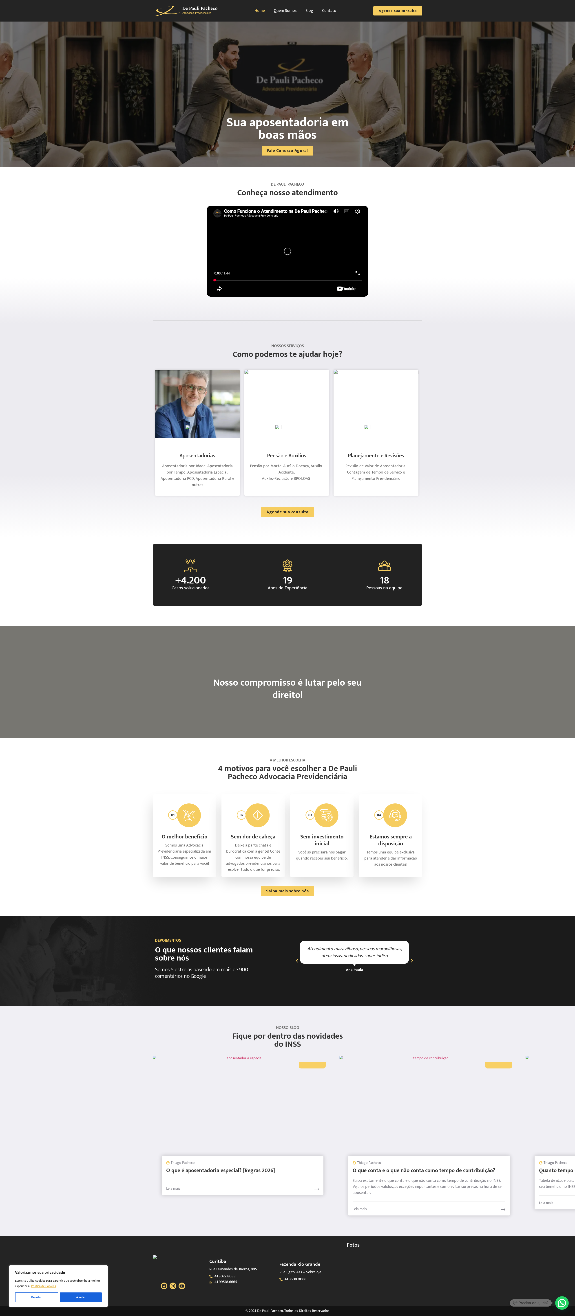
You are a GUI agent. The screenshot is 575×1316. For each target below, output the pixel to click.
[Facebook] (164, 1286)
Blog (309, 10)
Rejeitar (36, 1297)
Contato (329, 10)
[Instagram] (173, 1286)
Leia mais (173, 1189)
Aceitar (81, 1297)
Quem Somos (285, 10)
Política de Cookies (43, 1286)
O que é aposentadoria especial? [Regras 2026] (220, 1170)
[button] (297, 960)
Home (259, 10)
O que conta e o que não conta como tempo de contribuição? (424, 1170)
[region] (58, 1286)
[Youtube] (182, 1286)
